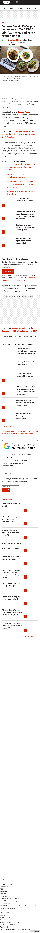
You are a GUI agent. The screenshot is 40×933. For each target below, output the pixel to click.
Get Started (8, 271)
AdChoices (36, 931)
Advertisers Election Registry (10, 898)
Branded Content (6, 884)
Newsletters (4, 891)
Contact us (4, 887)
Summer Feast (24, 112)
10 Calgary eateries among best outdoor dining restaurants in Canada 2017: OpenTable (19, 134)
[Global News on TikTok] (14, 846)
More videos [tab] (21, 161)
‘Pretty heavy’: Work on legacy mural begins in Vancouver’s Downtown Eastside (20, 167)
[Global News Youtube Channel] (14, 799)
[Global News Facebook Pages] (14, 768)
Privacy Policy (19, 281)
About (2, 879)
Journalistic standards (21, 454)
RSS (1, 889)
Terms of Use (5, 917)
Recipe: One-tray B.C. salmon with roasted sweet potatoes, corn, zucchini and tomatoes (21, 184)
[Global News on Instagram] (14, 815)
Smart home (4, 896)
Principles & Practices (8, 882)
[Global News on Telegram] (14, 862)
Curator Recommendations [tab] (12, 344)
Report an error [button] (21, 460)
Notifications (5, 894)
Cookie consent (5, 903)
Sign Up (6, 490)
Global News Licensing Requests (12, 901)
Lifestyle (5, 22)
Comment (9, 457)
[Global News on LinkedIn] (14, 831)
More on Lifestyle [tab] (8, 161)
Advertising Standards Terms (10, 922)
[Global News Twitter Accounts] (14, 784)
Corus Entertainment (7, 925)
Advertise (3, 920)
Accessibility (4, 927)
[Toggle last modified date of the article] (27, 42)
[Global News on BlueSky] (14, 877)
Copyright (3, 915)
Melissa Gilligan (15, 40)
